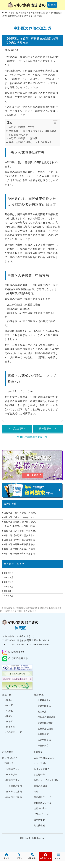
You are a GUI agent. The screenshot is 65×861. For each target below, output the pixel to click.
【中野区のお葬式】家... (19, 540)
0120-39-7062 (16, 644)
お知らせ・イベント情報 (46, 780)
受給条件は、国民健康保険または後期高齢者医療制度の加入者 (33, 133)
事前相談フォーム (43, 797)
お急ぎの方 (7, 752)
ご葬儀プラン (9, 763)
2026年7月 (7, 577)
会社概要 (38, 752)
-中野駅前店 (43, 734)
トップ (6, 858)
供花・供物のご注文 (44, 757)
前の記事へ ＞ (48, 428)
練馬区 (52, 4)
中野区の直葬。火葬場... (19, 549)
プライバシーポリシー (45, 814)
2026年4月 (7, 591)
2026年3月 (7, 595)
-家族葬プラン (12, 780)
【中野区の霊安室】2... (19, 535)
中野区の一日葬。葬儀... (19, 526)
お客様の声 (39, 774)
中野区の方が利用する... (19, 553)
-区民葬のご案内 (13, 791)
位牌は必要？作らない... (19, 522)
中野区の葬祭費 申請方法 (23, 138)
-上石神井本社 (44, 700)
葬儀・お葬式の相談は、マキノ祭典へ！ (30, 142)
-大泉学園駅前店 (45, 723)
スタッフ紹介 (40, 763)
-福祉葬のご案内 (13, 797)
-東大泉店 (42, 711)
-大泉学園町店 (44, 706)
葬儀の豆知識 (40, 786)
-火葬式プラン (12, 769)
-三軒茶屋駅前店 (45, 728)
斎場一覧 (6, 695)
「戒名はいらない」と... (19, 517)
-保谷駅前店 (43, 745)
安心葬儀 (38, 825)
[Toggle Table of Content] (53, 123)
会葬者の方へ (40, 808)
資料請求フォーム (43, 803)
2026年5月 (7, 586)
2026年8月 (7, 573)
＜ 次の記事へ (17, 428)
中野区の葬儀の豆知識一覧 (32, 437)
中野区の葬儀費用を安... (19, 544)
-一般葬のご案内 (13, 786)
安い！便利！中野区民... (19, 531)
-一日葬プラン (12, 774)
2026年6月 (7, 582)
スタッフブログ (41, 769)
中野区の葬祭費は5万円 (21, 127)
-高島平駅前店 (44, 740)
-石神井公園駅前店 (46, 717)
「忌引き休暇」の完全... (19, 513)
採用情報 (38, 820)
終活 (36, 791)
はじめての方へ (10, 757)
